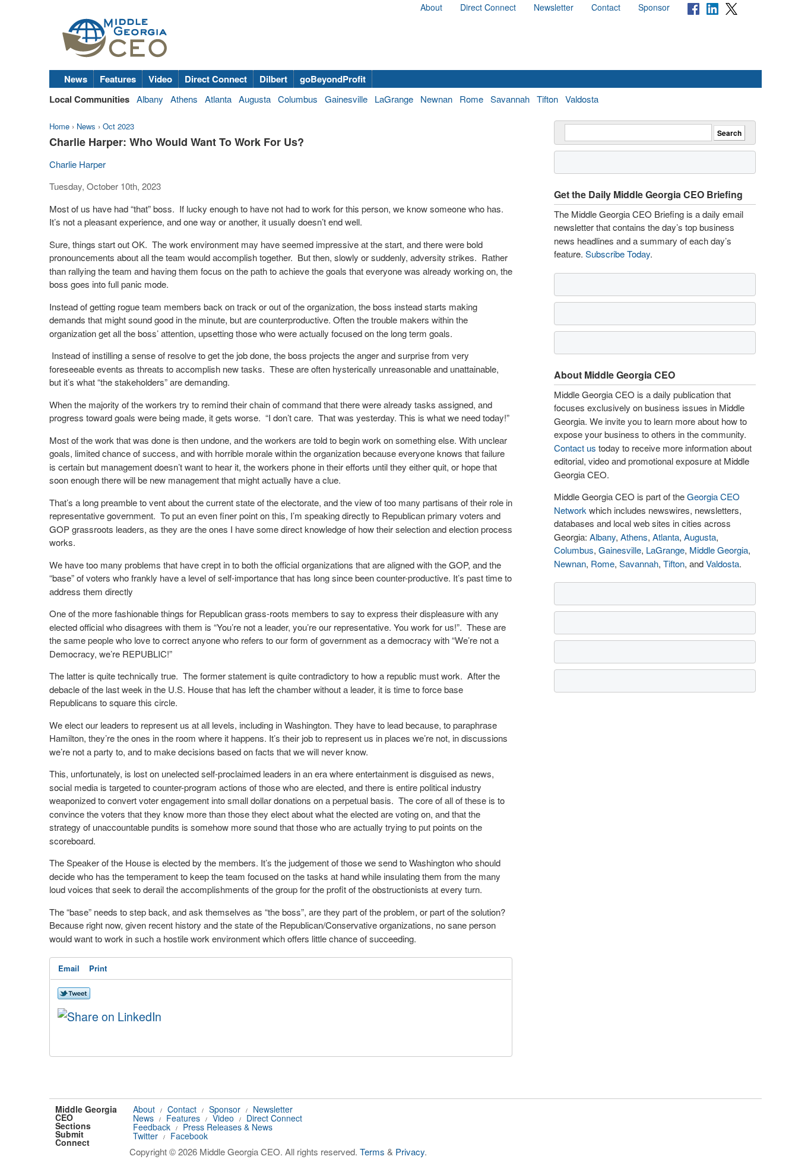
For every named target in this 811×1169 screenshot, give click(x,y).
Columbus (298, 99)
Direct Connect (488, 7)
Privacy (409, 1151)
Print (98, 968)
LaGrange (394, 99)
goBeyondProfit (333, 78)
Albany (150, 99)
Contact (605, 7)
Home (59, 126)
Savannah (510, 99)
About (431, 7)
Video (160, 78)
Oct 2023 (118, 126)
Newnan (436, 99)
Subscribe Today (617, 253)
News (75, 78)
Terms (372, 1151)
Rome (471, 99)
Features (118, 78)
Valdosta (581, 99)
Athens (184, 99)
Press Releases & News (228, 1127)
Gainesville (346, 99)
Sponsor (654, 7)
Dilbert (273, 78)
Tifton (547, 99)
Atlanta (218, 99)
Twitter (145, 1136)
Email (69, 968)
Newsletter (554, 7)
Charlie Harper (77, 164)
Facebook (189, 1136)
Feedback (151, 1127)
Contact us (575, 447)
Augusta (255, 99)
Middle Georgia (718, 550)
